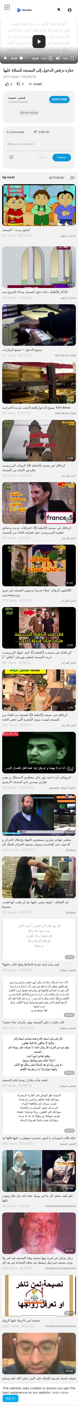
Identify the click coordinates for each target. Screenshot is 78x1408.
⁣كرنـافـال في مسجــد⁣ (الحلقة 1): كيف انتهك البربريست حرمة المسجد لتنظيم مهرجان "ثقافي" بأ (37, 654)
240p (64, 41)
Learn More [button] (60, 1392)
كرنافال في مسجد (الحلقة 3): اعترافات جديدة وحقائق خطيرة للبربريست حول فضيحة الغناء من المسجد (36, 530)
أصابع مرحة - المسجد (16, 230)
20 (51, 58)
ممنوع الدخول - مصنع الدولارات (22, 350)
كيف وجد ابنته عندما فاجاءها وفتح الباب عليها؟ (30, 964)
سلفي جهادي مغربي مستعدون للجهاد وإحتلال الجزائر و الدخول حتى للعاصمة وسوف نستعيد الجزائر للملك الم (36, 842)
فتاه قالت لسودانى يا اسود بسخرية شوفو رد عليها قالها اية (38, 1138)
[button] (69, 10)
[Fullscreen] (72, 58)
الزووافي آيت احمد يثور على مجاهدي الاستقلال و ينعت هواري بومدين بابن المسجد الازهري (36, 779)
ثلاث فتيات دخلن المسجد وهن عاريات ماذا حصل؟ (33, 1022)
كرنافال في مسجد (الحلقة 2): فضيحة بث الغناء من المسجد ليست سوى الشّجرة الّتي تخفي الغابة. (34, 717)
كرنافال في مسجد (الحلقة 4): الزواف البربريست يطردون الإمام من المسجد (33, 467)
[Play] (5, 58)
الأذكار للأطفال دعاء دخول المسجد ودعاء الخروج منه (35, 292)
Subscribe (59, 99)
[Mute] (58, 58)
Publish (61, 157)
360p (65, 58)
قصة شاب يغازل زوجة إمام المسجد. (25, 1080)
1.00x (44, 58)
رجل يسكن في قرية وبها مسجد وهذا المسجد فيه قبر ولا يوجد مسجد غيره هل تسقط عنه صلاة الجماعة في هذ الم (37, 1260)
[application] (39, 42)
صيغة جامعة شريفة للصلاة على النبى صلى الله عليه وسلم (39, 1378)
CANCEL (42, 157)
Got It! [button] (10, 1398)
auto (64, 48)
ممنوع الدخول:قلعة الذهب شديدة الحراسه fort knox (36, 407)
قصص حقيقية (16, 97)
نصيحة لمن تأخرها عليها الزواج (21, 1320)
